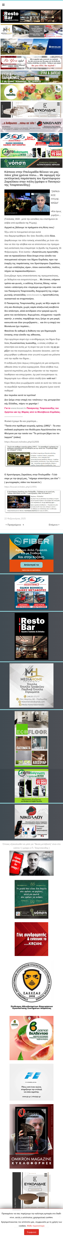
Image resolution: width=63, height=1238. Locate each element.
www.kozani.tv (34, 295)
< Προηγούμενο (13, 525)
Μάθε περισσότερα (35, 1226)
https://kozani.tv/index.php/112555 (21, 442)
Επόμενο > (54, 525)
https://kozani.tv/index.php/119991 (20, 487)
